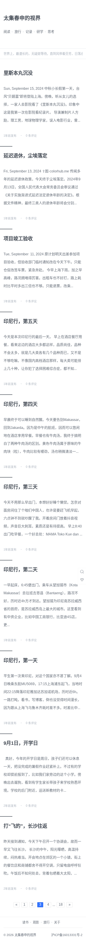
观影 (36, 922)
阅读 (7, 32)
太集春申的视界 (25, 935)
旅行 (18, 32)
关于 (57, 922)
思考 (51, 32)
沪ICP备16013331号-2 (66, 935)
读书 (25, 922)
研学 (40, 32)
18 (61, 904)
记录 (29, 32)
